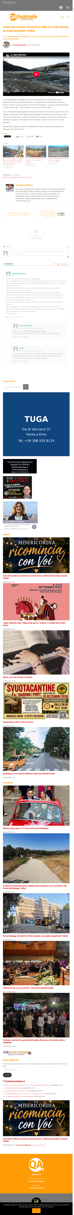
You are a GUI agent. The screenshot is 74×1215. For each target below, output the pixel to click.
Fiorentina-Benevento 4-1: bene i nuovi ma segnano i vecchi (25, 1094)
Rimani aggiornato (9, 2)
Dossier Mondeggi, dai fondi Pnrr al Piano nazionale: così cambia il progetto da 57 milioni (35, 936)
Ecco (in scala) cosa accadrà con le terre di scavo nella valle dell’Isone (35, 160)
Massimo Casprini (32, 328)
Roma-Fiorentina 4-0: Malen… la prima (18, 1091)
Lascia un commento (38, 1145)
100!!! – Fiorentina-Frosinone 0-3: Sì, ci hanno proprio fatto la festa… (28, 1085)
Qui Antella (16, 175)
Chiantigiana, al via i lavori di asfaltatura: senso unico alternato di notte (29, 773)
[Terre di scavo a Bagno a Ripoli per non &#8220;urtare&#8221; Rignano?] (58, 151)
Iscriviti (7, 1075)
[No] (70, 1209)
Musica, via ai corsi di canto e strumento (17, 677)
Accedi (67, 246)
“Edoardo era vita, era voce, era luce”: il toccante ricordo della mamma (28, 988)
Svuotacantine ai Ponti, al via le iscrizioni (18, 722)
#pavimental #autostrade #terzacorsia (18, 177)
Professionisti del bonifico (14, 1088)
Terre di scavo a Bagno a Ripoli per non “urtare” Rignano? (58, 159)
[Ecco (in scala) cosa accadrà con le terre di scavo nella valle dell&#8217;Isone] (36, 151)
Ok (36, 1211)
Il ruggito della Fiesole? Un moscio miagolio (19, 1096)
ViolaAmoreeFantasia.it (15, 1081)
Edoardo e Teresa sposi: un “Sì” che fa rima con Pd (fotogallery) (26, 828)
